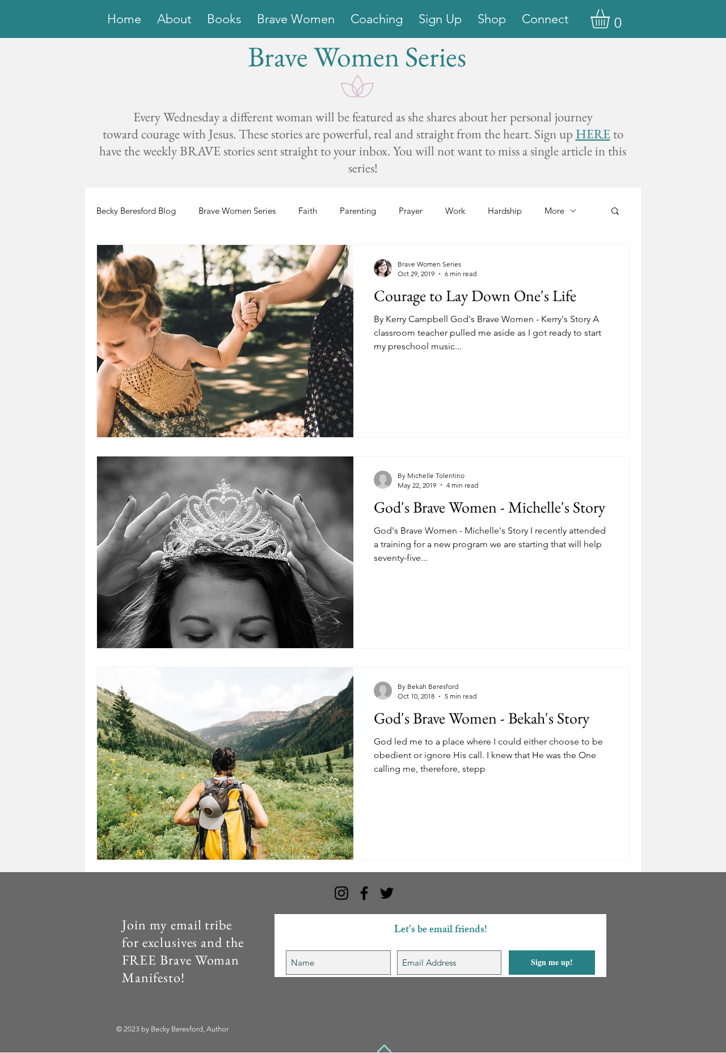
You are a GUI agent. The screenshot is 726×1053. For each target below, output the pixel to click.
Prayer (411, 210)
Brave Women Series (237, 210)
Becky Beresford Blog (136, 210)
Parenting (358, 210)
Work (455, 210)
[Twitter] (387, 893)
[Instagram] (341, 893)
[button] (611, 18)
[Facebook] (364, 893)
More (554, 210)
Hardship (505, 210)
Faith (307, 210)
